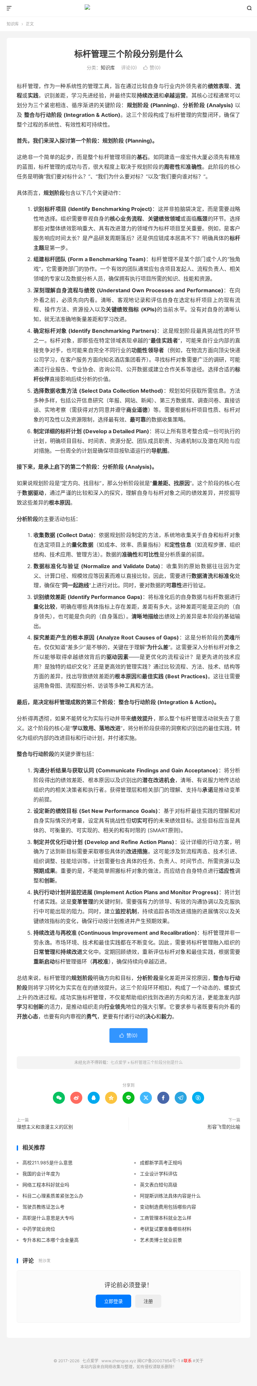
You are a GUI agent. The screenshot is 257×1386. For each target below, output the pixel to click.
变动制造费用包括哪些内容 (168, 1207)
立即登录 (113, 1301)
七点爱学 (129, 8)
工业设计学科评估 (158, 1173)
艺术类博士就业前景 (161, 1240)
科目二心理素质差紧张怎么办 (52, 1196)
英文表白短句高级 (158, 1184)
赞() (152, 67)
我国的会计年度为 (41, 1173)
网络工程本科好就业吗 (45, 1184)
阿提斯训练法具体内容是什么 (170, 1196)
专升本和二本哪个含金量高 (50, 1240)
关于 (199, 1360)
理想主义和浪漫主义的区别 (45, 1127)
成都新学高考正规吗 (161, 1162)
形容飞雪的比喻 (223, 1127)
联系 (188, 1360)
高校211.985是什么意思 (47, 1162)
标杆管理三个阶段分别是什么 (128, 54)
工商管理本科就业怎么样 (165, 1218)
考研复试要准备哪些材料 (165, 1229)
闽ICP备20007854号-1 (158, 1360)
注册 (148, 1301)
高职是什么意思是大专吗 (48, 1218)
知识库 (13, 23)
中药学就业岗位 (38, 1229)
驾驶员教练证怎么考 (43, 1207)
